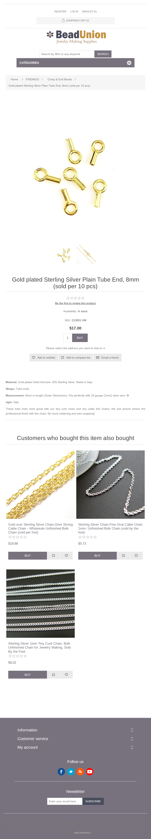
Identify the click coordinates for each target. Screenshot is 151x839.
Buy (80, 337)
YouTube (89, 771)
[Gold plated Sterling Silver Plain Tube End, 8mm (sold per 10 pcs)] (65, 254)
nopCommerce (82, 832)
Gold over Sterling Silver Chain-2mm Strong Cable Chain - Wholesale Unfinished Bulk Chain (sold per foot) (40, 528)
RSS (80, 771)
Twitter (71, 771)
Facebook (61, 771)
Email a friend (110, 357)
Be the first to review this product (75, 303)
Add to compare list (78, 357)
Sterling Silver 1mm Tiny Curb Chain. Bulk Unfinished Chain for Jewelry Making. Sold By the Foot (39, 647)
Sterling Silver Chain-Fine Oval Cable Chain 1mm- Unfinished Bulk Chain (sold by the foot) (110, 528)
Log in (74, 11)
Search (103, 54)
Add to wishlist (46, 357)
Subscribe (93, 801)
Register (60, 11)
